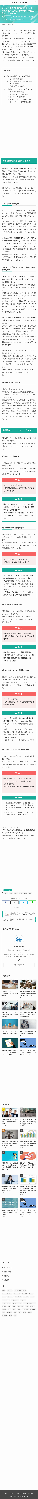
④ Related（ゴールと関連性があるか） (22, 99)
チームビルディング (7, 1297)
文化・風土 (25, 1309)
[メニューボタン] (2, 2)
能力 (10, 1315)
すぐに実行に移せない (17, 79)
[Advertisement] (19, 131)
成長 (9, 1309)
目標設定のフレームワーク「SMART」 (20, 89)
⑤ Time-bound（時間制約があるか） (21, 102)
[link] (19, 960)
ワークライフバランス (29, 1303)
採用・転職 (7, 1272)
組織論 (30, 1312)
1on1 (15, 16)
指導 (19, 1309)
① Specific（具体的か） (17, 92)
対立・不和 (20, 1306)
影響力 (32, 1306)
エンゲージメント (7, 1293)
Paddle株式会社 (19, 947)
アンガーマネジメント (20, 1290)
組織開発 (6, 1280)
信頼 (19, 16)
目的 (28, 16)
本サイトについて (9, 1493)
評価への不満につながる (17, 86)
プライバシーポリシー (21, 1493)
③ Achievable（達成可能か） (19, 97)
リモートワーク (6, 1303)
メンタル (23, 1300)
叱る (14, 1306)
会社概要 (30, 1493)
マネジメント (7, 16)
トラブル (25, 1297)
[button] (6, 902)
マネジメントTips (19, 2)
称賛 (24, 1312)
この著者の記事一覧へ (19, 965)
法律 (3, 1312)
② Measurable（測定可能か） (19, 94)
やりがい (9, 1290)
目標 (25, 16)
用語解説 (6, 1276)
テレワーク (18, 1297)
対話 (27, 1306)
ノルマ (32, 1297)
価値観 (4, 1306)
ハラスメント (5, 1300)
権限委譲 (32, 1309)
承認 (22, 16)
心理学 (4, 1309)
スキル (31, 1293)
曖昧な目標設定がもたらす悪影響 (18, 76)
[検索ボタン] (35, 2)
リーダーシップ (17, 1303)
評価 (32, 16)
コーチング (17, 1293)
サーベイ (24, 1293)
